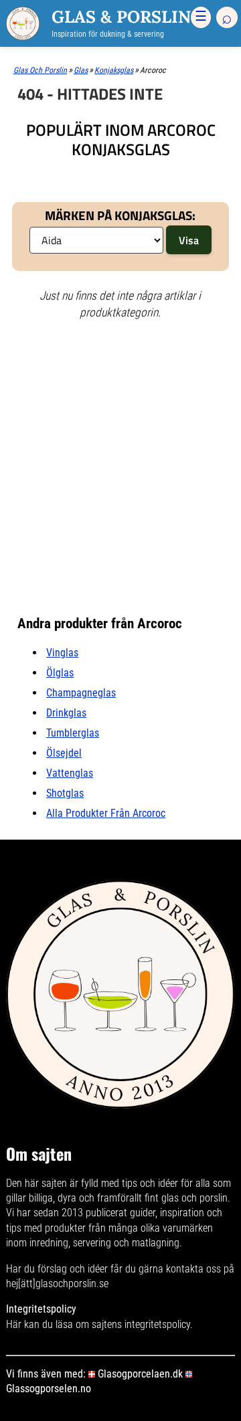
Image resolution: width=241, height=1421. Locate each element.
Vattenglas (69, 773)
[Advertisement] (120, 383)
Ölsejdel (64, 753)
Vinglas (62, 652)
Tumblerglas (72, 733)
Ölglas (60, 672)
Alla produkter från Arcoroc (105, 813)
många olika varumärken (160, 1228)
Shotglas (65, 793)
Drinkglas (66, 712)
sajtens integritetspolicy (141, 1324)
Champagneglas (81, 692)
